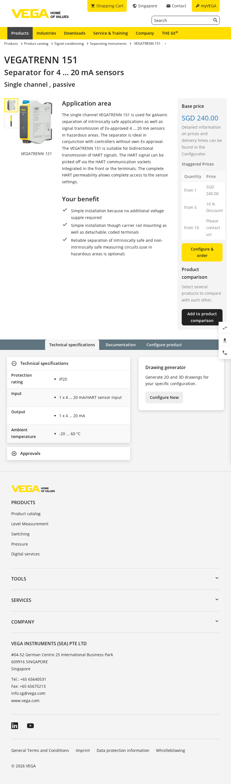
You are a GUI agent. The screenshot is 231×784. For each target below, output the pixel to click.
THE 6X (170, 33)
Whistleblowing (170, 750)
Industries (46, 33)
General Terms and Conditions (40, 750)
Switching (20, 534)
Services (21, 600)
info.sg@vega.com (28, 693)
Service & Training (110, 33)
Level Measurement (29, 523)
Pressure (19, 544)
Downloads (74, 33)
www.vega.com (25, 700)
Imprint (83, 750)
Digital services (25, 554)
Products (20, 33)
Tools (18, 579)
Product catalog (26, 513)
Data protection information (123, 750)
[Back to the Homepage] (33, 488)
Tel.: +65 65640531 (28, 679)
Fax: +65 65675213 (28, 686)
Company (145, 33)
